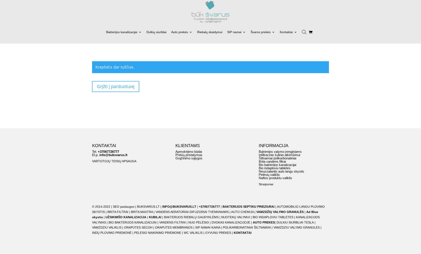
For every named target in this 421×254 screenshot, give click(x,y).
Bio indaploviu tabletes (275, 168)
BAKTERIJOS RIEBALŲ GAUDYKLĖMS (191, 217)
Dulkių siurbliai (156, 32)
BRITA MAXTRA (142, 212)
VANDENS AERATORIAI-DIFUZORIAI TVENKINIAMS (192, 212)
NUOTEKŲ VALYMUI (235, 217)
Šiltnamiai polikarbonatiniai (277, 158)
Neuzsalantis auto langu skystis (281, 171)
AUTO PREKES (264, 222)
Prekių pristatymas (188, 155)
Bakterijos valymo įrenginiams (280, 151)
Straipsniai (266, 184)
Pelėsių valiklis (269, 175)
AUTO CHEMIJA (243, 212)
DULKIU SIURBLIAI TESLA (295, 222)
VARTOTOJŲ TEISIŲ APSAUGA (114, 161)
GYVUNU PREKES (218, 232)
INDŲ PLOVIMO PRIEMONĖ (112, 232)
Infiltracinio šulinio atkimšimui (279, 155)
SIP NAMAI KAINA (208, 227)
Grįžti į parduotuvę (115, 86)
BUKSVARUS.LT (148, 206)
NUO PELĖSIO (198, 222)
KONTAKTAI (243, 232)
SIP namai (234, 32)
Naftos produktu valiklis (275, 178)
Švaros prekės (261, 32)
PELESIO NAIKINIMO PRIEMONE (157, 232)
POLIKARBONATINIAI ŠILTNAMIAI (247, 227)
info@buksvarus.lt (113, 155)
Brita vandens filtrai (272, 161)
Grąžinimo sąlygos (188, 158)
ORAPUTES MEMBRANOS (174, 227)
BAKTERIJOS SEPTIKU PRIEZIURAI (249, 206)
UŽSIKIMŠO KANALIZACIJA (125, 217)
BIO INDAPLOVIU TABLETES (273, 217)
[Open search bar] (304, 30)
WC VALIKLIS (193, 232)
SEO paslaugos (123, 206)
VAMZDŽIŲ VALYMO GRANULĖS (280, 212)
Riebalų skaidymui (209, 32)
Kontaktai (286, 32)
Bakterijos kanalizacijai (121, 32)
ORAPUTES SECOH (138, 227)
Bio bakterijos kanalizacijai (277, 165)
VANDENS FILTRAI (172, 222)
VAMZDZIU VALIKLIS (106, 227)
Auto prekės (179, 32)
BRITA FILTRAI (117, 212)
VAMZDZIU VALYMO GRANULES (296, 227)
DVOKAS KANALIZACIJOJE (231, 222)
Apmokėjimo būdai (188, 151)
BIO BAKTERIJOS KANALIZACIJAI (133, 222)
